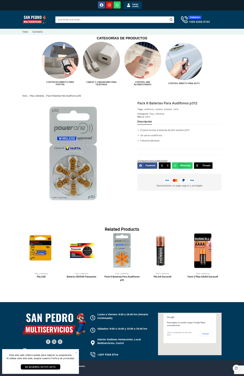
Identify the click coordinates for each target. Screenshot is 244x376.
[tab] (144, 122)
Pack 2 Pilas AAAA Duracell (203, 276)
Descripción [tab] (144, 121)
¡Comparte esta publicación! (152, 160)
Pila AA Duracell (162, 276)
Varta (147, 116)
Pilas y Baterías (37, 96)
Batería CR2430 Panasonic (81, 276)
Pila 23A (41, 276)
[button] (132, 5)
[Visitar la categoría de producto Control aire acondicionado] (101, 60)
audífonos (149, 109)
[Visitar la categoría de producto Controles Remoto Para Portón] (184, 60)
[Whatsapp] (117, 4)
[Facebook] (101, 4)
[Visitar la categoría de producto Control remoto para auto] (142, 61)
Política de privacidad (62, 358)
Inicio (25, 96)
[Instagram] (109, 4)
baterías (168, 109)
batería (159, 109)
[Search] (171, 20)
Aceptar (205, 334)
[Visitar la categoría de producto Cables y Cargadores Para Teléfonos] (60, 60)
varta (175, 109)
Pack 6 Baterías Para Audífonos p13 (122, 278)
